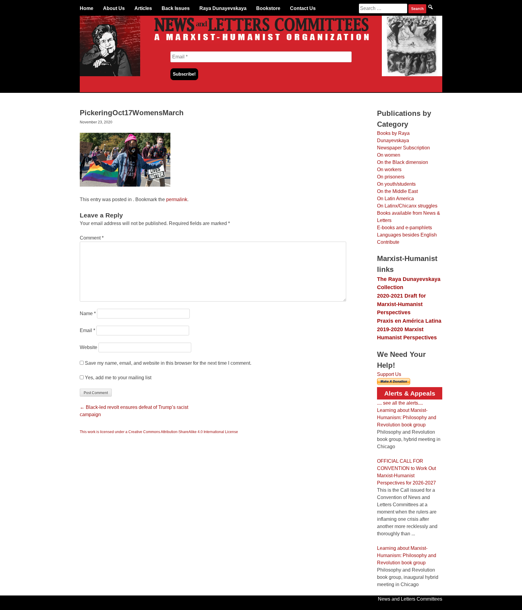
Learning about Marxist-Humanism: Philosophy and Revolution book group (406, 417)
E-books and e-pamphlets (404, 227)
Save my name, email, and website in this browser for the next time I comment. (168, 363)
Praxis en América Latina (409, 321)
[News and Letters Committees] (261, 41)
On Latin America (395, 198)
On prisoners (390, 176)
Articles (143, 8)
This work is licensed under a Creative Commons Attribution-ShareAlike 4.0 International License (159, 432)
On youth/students (396, 184)
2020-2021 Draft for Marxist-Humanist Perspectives (401, 303)
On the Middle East (397, 191)
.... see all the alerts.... (400, 403)
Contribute (388, 242)
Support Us (389, 374)
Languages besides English (407, 234)
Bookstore (268, 8)
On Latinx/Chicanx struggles (407, 205)
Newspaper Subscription (403, 147)
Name (88, 313)
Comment (92, 237)
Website (88, 347)
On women (388, 155)
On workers (389, 169)
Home (86, 8)
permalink (176, 199)
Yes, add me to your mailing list (117, 377)
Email (87, 330)
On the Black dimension (402, 162)
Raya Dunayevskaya (222, 8)
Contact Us (303, 8)
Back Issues (176, 8)
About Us (114, 8)
